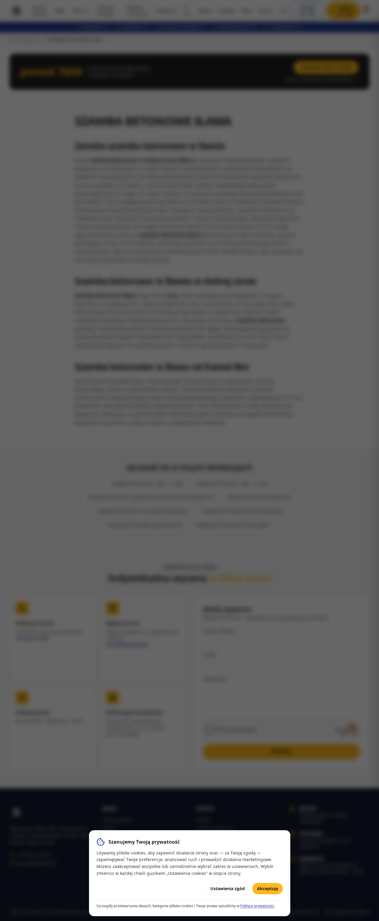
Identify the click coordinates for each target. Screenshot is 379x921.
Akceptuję (267, 888)
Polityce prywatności (257, 905)
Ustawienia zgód (227, 888)
